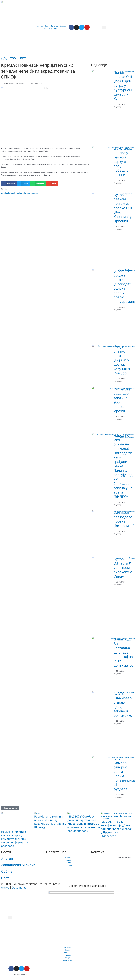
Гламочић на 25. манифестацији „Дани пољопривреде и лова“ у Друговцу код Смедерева (116, 829)
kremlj (12, 193)
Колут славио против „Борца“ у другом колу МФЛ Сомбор (122, 360)
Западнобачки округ (18, 865)
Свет (22, 58)
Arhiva (5, 887)
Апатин (7, 858)
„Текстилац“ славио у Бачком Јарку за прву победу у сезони (123, 161)
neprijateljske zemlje (23, 193)
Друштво (8, 58)
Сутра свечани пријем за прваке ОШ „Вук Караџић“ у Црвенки (123, 208)
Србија (6, 871)
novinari (35, 193)
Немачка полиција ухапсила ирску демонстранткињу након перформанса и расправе (16, 838)
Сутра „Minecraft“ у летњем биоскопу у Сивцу (123, 567)
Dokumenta (19, 887)
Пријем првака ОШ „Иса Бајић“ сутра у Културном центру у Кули (123, 85)
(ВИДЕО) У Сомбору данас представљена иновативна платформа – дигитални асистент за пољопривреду (84, 823)
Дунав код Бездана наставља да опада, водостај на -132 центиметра (124, 652)
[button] (104, 27)
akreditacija (5, 193)
